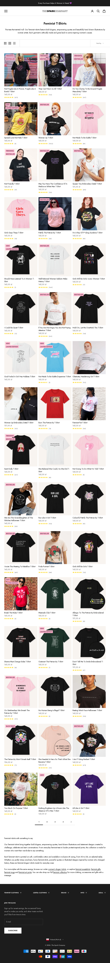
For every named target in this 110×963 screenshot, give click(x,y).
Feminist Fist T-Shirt (80, 422)
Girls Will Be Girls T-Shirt (82, 566)
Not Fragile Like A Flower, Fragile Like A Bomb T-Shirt (20, 90)
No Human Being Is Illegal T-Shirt (51, 710)
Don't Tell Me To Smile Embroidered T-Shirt (88, 663)
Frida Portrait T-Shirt (46, 566)
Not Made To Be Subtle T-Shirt (84, 137)
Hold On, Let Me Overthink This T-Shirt (88, 327)
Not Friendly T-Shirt (11, 183)
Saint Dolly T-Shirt (11, 469)
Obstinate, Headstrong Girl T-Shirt (86, 376)
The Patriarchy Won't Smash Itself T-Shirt (20, 759)
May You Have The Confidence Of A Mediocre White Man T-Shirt (52, 185)
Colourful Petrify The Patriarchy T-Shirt (88, 517)
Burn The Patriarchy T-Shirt (49, 422)
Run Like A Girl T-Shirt (47, 517)
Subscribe (13, 930)
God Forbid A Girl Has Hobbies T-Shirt (19, 376)
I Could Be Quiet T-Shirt (13, 327)
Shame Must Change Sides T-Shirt (17, 661)
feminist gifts (95, 869)
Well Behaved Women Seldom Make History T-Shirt (52, 280)
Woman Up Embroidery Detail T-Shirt (18, 422)
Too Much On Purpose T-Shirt (16, 808)
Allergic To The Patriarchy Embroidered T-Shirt (88, 614)
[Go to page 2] (71, 822)
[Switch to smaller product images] (10, 43)
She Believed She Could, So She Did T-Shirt (54, 470)
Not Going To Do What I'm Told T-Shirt (88, 469)
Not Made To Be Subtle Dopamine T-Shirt (54, 376)
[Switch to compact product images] (14, 43)
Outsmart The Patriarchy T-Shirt (50, 661)
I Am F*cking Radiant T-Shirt (84, 759)
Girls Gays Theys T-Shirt (13, 232)
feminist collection (60, 872)
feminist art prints (25, 872)
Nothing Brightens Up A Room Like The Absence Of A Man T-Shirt (53, 809)
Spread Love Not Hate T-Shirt (15, 137)
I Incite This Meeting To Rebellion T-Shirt (19, 566)
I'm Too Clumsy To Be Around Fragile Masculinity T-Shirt (87, 90)
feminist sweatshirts (83, 869)
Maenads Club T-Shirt (46, 612)
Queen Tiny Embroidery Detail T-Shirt (87, 183)
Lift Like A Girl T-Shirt (81, 808)
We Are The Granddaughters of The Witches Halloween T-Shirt (18, 519)
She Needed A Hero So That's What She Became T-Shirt (54, 760)
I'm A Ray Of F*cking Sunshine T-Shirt (87, 232)
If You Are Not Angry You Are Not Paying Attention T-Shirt (54, 329)
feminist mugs (9, 872)
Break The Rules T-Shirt (13, 612)
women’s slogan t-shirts (57, 869)
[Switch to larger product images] (5, 43)
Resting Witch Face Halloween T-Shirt (87, 710)
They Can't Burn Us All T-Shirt (50, 88)
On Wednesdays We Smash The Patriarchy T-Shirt (17, 711)
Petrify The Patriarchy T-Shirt (49, 232)
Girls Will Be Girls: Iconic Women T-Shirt (89, 278)
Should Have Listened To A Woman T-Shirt (19, 280)
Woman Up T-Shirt (45, 137)
